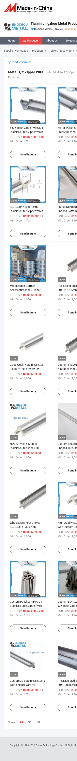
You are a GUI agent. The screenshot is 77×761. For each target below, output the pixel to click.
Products (32, 40)
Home (11, 40)
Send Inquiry (28, 154)
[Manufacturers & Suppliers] (29, 7)
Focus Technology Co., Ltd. (50, 745)
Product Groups (21, 62)
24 (21, 722)
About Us (52, 40)
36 (29, 722)
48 (38, 722)
